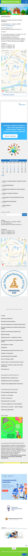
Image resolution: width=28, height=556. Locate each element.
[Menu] (26, 2)
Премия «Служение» (7, 353)
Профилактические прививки (10, 380)
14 (18, 168)
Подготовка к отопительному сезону (12, 362)
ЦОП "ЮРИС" (22, 551)
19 (10, 170)
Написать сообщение (10, 136)
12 (10, 168)
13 (14, 168)
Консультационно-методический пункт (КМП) (13, 327)
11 (7, 168)
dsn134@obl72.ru (9, 25)
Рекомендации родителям (9, 392)
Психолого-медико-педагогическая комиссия (12, 365)
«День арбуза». (6, 205)
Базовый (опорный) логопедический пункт (12, 341)
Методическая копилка (8, 321)
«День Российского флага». (10, 193)
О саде (3, 315)
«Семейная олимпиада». (9, 201)
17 (3, 170)
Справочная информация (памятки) (12, 383)
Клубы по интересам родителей (10, 331)
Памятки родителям (7, 409)
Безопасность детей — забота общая (12, 406)
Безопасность (5, 369)
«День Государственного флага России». (14, 181)
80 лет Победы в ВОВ (7, 359)
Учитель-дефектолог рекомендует (11, 404)
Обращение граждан (8, 94)
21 (18, 170)
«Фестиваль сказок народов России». (13, 197)
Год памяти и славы (7, 344)
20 (14, 170)
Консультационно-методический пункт (13, 324)
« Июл (2, 175)
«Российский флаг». (8, 185)
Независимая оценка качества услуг (12, 350)
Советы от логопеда (7, 395)
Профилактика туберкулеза (9, 378)
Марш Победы (5, 334)
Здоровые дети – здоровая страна (11, 337)
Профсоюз (4, 347)
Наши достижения (6, 318)
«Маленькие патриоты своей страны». (13, 189)
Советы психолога (6, 398)
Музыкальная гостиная (8, 401)
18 (7, 170)
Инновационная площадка (9, 356)
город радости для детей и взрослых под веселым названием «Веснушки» (13, 456)
